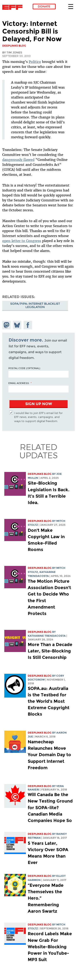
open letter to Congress (21, 241)
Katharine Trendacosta (47, 635)
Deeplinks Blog (40, 473)
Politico (35, 62)
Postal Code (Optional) (24, 368)
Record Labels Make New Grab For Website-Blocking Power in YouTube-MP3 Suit (50, 946)
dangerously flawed (18, 160)
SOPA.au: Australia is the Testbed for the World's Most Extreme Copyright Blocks (48, 701)
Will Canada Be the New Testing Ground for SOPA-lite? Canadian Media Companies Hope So (50, 807)
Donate (44, 6)
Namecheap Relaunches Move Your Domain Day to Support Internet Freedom (49, 754)
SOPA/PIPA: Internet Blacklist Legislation (35, 305)
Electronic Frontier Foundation (13, 7)
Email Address (18, 382)
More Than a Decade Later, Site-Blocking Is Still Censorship (50, 651)
